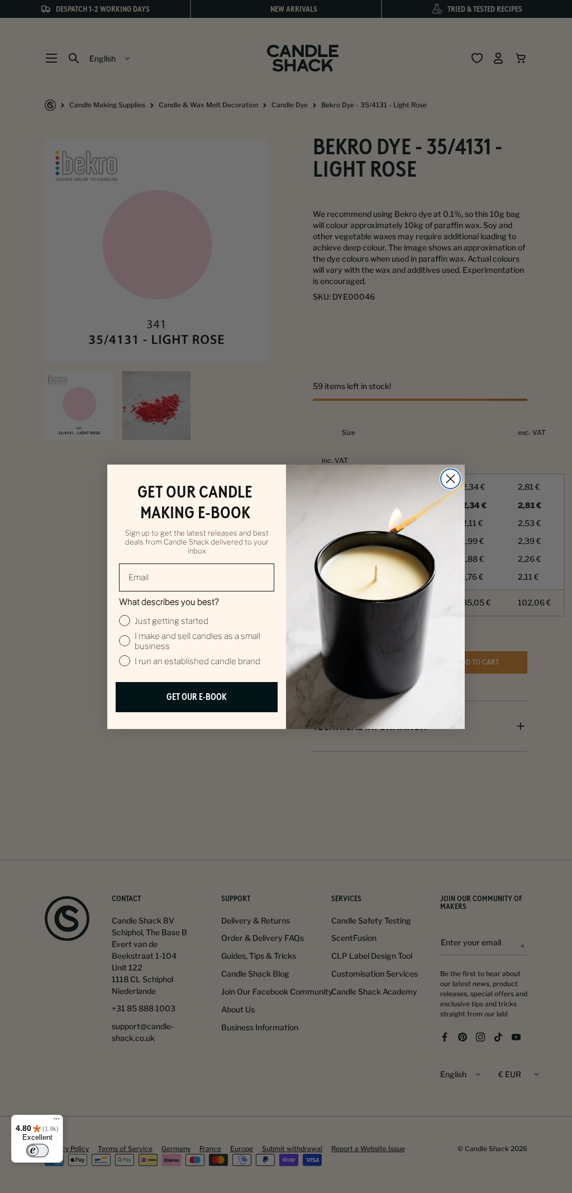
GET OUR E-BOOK (196, 697)
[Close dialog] (450, 479)
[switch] (37, 1150)
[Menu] (56, 1121)
